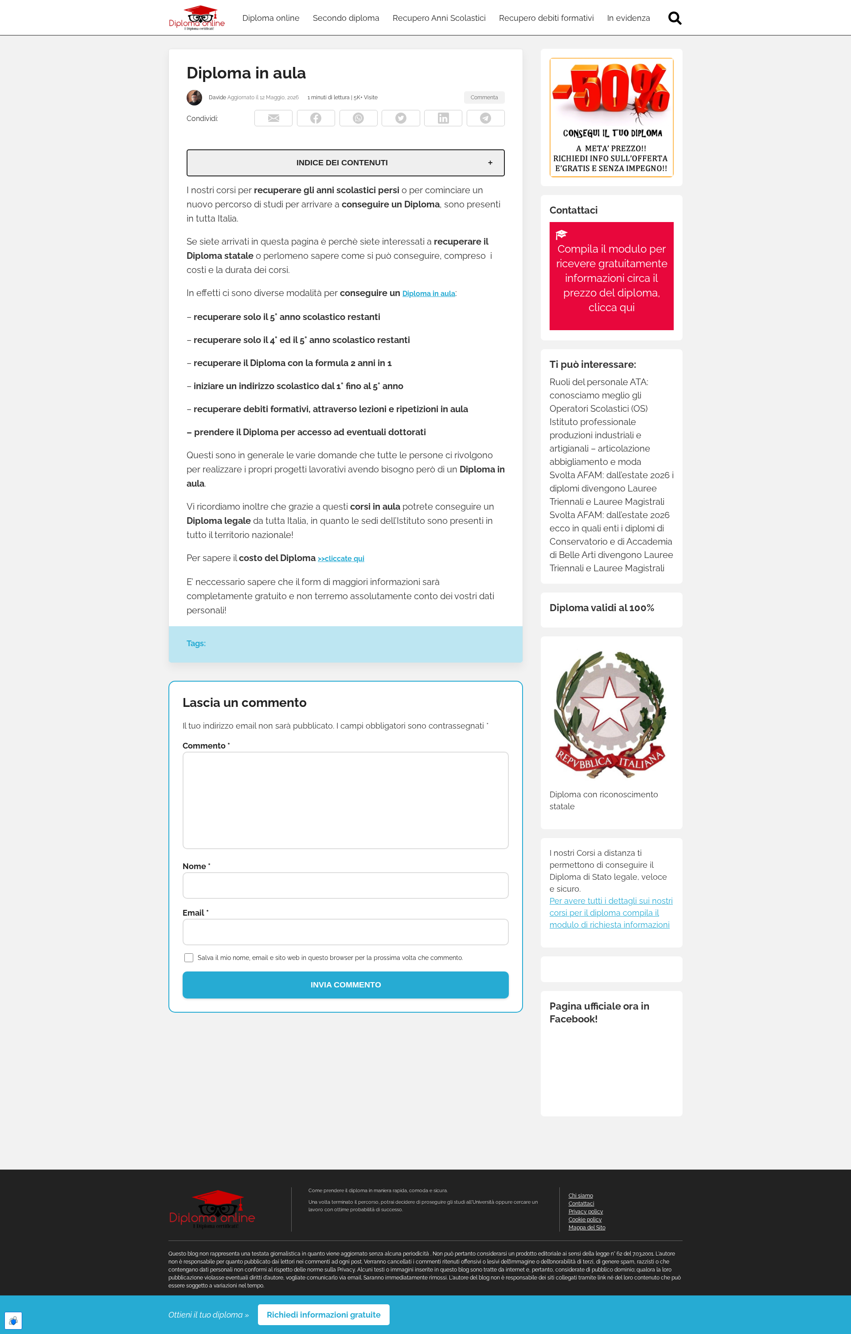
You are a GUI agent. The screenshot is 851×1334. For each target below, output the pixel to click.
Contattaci (581, 1204)
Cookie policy (585, 1220)
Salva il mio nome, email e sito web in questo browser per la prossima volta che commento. (330, 957)
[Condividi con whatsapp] (359, 118)
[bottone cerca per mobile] (675, 18)
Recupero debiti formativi (546, 18)
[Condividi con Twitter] (401, 118)
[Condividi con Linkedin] (443, 118)
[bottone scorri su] (12, 1326)
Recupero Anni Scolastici (439, 18)
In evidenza (628, 18)
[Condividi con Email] (273, 118)
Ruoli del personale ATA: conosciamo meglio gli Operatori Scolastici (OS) (599, 395)
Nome (197, 866)
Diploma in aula (428, 293)
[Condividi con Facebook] (316, 118)
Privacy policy (586, 1212)
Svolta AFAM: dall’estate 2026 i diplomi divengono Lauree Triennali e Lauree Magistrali (612, 488)
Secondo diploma (346, 18)
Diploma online (271, 18)
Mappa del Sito (587, 1228)
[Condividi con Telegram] (486, 118)
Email (196, 912)
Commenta (484, 97)
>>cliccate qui (341, 558)
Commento (206, 745)
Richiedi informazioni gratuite (324, 1314)
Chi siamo (581, 1196)
